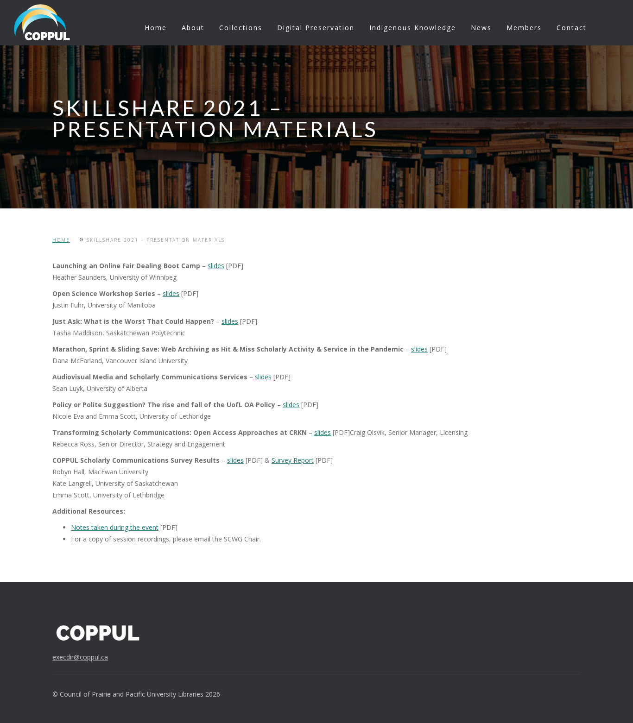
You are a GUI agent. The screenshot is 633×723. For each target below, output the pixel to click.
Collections (240, 27)
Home (156, 27)
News (481, 27)
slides (216, 265)
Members (524, 27)
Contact (572, 27)
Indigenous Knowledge (412, 27)
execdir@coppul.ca (80, 657)
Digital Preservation (315, 27)
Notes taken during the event (114, 527)
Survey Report (293, 460)
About (193, 27)
